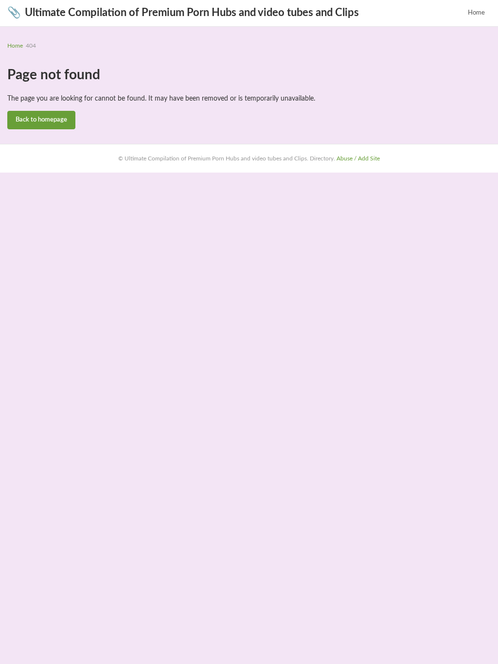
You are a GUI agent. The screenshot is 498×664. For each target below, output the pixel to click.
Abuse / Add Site (358, 158)
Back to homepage (41, 120)
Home (476, 13)
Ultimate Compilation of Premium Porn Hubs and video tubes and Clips (183, 12)
